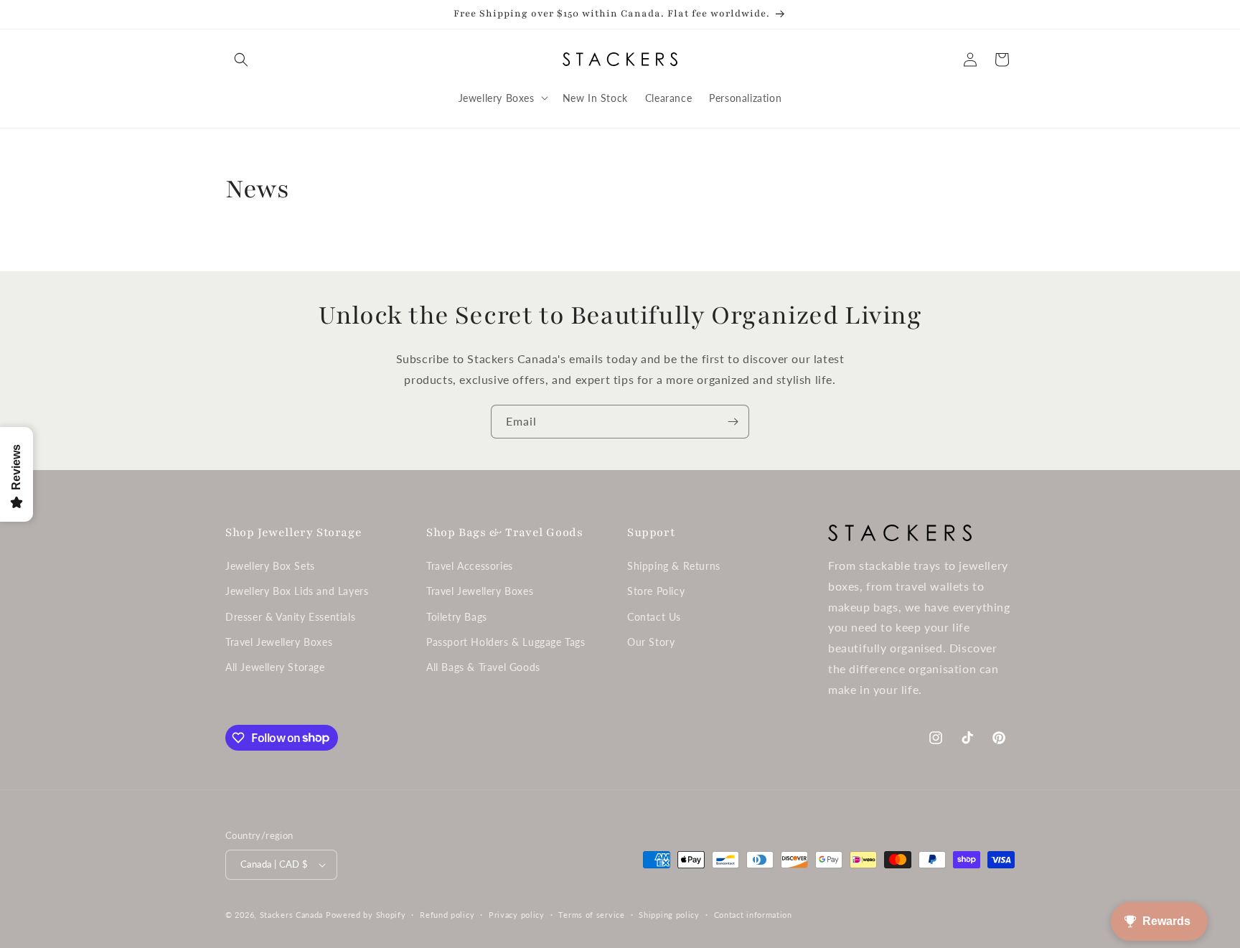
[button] (241, 59)
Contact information (753, 914)
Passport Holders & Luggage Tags (506, 642)
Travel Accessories (469, 566)
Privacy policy (517, 914)
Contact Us (654, 617)
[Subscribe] (732, 421)
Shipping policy (669, 914)
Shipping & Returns (673, 566)
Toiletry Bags (456, 617)
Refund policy (447, 914)
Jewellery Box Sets (270, 566)
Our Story (651, 642)
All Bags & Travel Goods (483, 667)
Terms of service (591, 914)
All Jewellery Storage (275, 667)
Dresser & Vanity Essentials (290, 617)
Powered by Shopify (366, 914)
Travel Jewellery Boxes (278, 642)
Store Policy (656, 591)
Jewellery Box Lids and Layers (296, 591)
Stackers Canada (292, 914)
